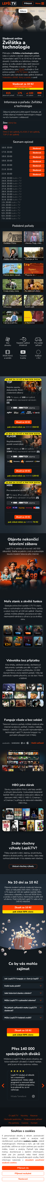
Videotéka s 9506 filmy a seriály (16, 77)
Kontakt (34, 1123)
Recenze (33, 1115)
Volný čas (12, 122)
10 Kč (21, 69)
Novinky (24, 1115)
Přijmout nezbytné (23, 1173)
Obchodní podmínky (12, 1119)
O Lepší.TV (13, 1115)
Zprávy (42, 11)
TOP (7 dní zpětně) (11, 134)
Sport (32, 11)
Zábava (23, 11)
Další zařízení (37, 743)
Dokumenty (11, 11)
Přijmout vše (23, 1168)
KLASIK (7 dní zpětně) (29, 132)
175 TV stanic (21, 72)
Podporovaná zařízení (33, 1119)
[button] (3, 1086)
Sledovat (37, 148)
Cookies (24, 1123)
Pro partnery (14, 1123)
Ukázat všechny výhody (23, 866)
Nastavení (23, 1179)
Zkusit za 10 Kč (23, 907)
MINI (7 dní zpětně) (11, 132)
